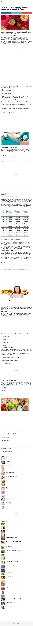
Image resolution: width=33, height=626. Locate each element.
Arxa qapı (7, 533)
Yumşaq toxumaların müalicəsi (10, 472)
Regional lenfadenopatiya (9, 468)
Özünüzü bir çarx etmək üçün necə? (11, 537)
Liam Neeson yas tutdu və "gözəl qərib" (11, 602)
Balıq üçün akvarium (9, 568)
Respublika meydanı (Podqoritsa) (11, 565)
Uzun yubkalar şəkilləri (9, 591)
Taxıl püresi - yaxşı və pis (9, 576)
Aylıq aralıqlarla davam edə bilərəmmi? (11, 583)
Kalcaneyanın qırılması (9, 506)
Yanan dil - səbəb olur (9, 491)
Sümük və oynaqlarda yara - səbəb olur (11, 606)
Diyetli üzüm (7, 522)
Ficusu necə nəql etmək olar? (10, 546)
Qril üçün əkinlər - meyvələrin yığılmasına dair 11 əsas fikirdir (14, 541)
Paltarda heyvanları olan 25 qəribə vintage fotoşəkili (13, 550)
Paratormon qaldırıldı (9, 461)
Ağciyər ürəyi (7, 494)
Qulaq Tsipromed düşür (9, 457)
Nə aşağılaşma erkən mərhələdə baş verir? (12, 561)
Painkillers (7, 487)
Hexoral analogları (8, 502)
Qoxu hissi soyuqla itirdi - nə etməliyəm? (12, 476)
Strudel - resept (8, 530)
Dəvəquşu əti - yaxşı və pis (10, 572)
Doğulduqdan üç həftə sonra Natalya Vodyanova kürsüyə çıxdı (15, 598)
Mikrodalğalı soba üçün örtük (10, 557)
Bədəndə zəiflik (8, 483)
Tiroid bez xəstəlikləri (5, 342)
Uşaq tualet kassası (8, 526)
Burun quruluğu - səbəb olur (10, 465)
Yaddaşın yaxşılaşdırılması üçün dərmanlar (12, 498)
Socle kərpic (7, 587)
